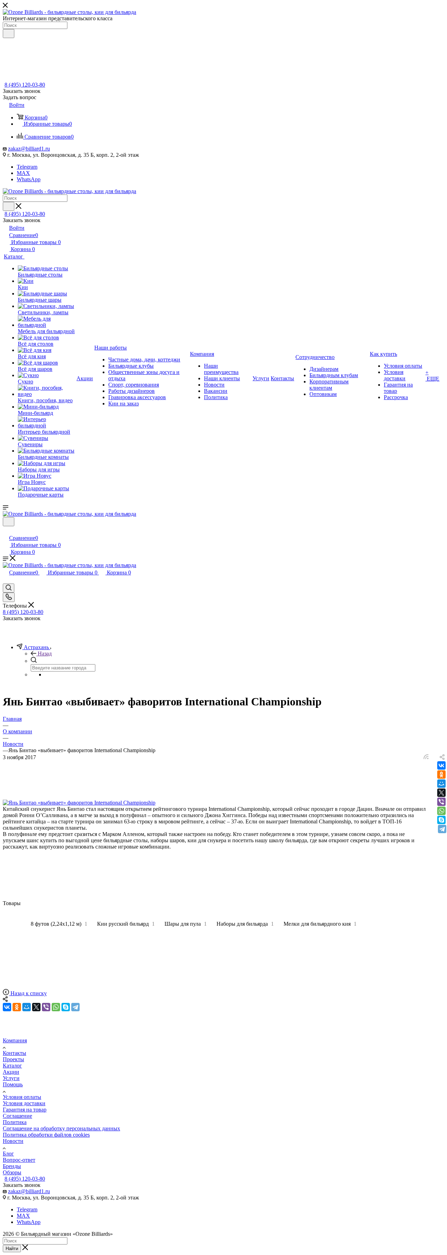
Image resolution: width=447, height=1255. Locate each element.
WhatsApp (29, 179)
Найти (12, 1248)
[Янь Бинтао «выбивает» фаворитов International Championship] (79, 803)
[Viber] (441, 802)
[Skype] (441, 820)
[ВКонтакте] (441, 765)
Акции (11, 1072)
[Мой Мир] (441, 783)
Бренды (12, 1166)
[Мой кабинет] (6, 531)
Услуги (11, 1078)
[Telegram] (442, 829)
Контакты (14, 1053)
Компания (15, 1040)
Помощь (13, 1084)
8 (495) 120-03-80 (25, 85)
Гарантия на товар (24, 1110)
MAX (23, 173)
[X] (441, 792)
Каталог (12, 1066)
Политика (15, 1122)
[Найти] (8, 33)
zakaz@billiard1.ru (29, 149)
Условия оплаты (22, 1097)
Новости (13, 1141)
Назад (45, 653)
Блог (8, 1154)
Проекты (13, 1059)
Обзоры (12, 1172)
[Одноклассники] (441, 774)
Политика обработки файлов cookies (46, 1135)
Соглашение (17, 1116)
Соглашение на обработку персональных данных (61, 1128)
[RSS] (426, 757)
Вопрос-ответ (19, 1160)
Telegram (27, 167)
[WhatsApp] (441, 811)
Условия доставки (24, 1103)
